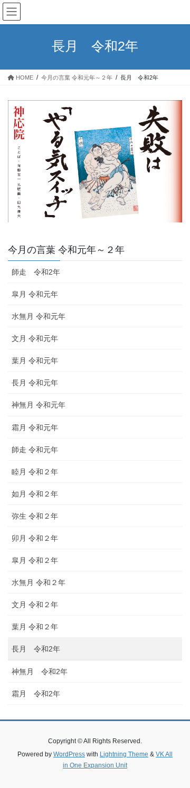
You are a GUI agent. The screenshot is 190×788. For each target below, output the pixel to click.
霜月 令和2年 (36, 693)
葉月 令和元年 (35, 360)
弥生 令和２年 (35, 516)
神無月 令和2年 (40, 671)
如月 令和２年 (35, 494)
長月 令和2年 (36, 649)
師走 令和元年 (35, 449)
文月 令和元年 (35, 338)
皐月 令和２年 (35, 560)
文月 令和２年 (35, 604)
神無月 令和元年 (38, 405)
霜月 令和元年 (35, 427)
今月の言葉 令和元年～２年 (66, 250)
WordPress (69, 754)
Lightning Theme (124, 754)
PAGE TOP (175, 754)
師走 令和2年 (36, 272)
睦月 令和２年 (35, 472)
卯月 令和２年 (35, 538)
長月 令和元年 (35, 382)
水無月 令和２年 (38, 582)
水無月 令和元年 (38, 316)
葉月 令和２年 (35, 626)
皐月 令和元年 (35, 294)
